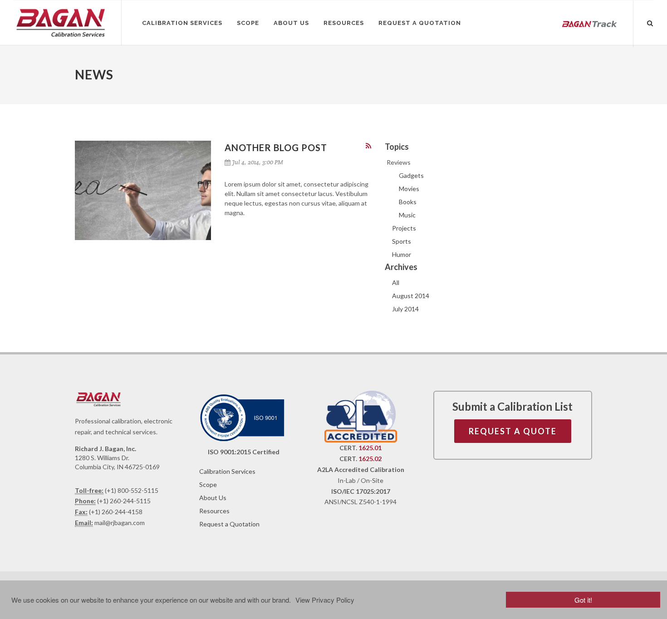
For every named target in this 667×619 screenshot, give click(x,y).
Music (407, 215)
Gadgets (411, 175)
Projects (404, 228)
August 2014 (410, 296)
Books (408, 202)
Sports (401, 241)
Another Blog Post (276, 147)
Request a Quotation (229, 524)
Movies (409, 188)
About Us (212, 497)
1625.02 (370, 458)
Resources (214, 511)
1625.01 (370, 448)
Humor (401, 254)
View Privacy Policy (324, 599)
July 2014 (405, 309)
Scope (208, 484)
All (395, 282)
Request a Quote (513, 431)
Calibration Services (227, 471)
